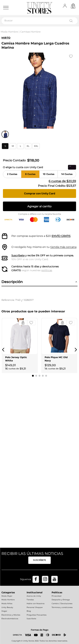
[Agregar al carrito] (23, 322)
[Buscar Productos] (72, 20)
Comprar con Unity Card (39, 193)
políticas (46, 270)
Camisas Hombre (30, 31)
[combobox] (39, 20)
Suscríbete (18, 255)
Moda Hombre (9, 31)
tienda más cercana (63, 247)
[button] (5, 146)
